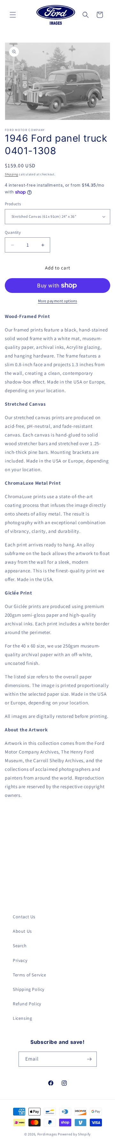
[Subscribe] (89, 1059)
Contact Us (24, 917)
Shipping (11, 174)
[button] (13, 15)
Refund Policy (27, 1004)
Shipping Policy (28, 989)
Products (13, 204)
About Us (22, 931)
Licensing (22, 1018)
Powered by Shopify (74, 1134)
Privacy (20, 960)
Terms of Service (29, 975)
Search (20, 945)
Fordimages (47, 1134)
